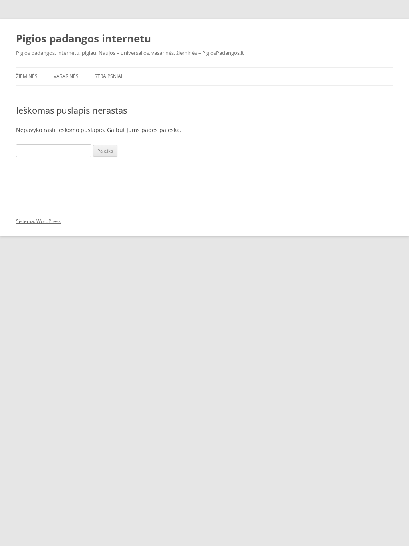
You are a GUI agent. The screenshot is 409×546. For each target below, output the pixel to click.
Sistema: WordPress (38, 221)
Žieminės (27, 76)
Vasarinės (66, 76)
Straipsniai (108, 76)
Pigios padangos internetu (83, 38)
